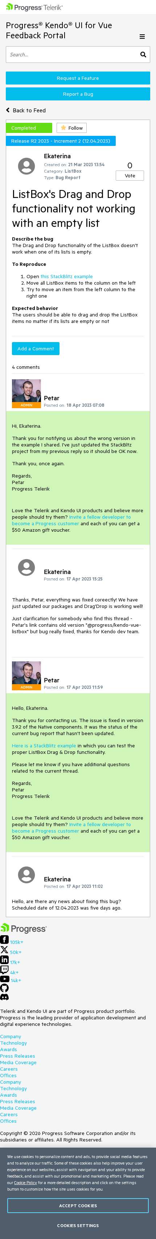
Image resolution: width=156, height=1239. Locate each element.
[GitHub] (4, 990)
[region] (78, 1193)
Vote (130, 175)
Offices (8, 1075)
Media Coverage (18, 1062)
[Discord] (4, 999)
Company (10, 1036)
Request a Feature (78, 78)
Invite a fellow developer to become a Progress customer (71, 520)
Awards (8, 1049)
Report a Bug (78, 94)
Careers (9, 1069)
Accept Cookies (78, 1205)
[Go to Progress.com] (23, 932)
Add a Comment (35, 348)
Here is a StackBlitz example (44, 745)
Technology (13, 1043)
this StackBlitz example (67, 276)
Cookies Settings (78, 1225)
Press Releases (17, 1056)
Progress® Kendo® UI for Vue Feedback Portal (59, 30)
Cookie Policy (25, 1182)
